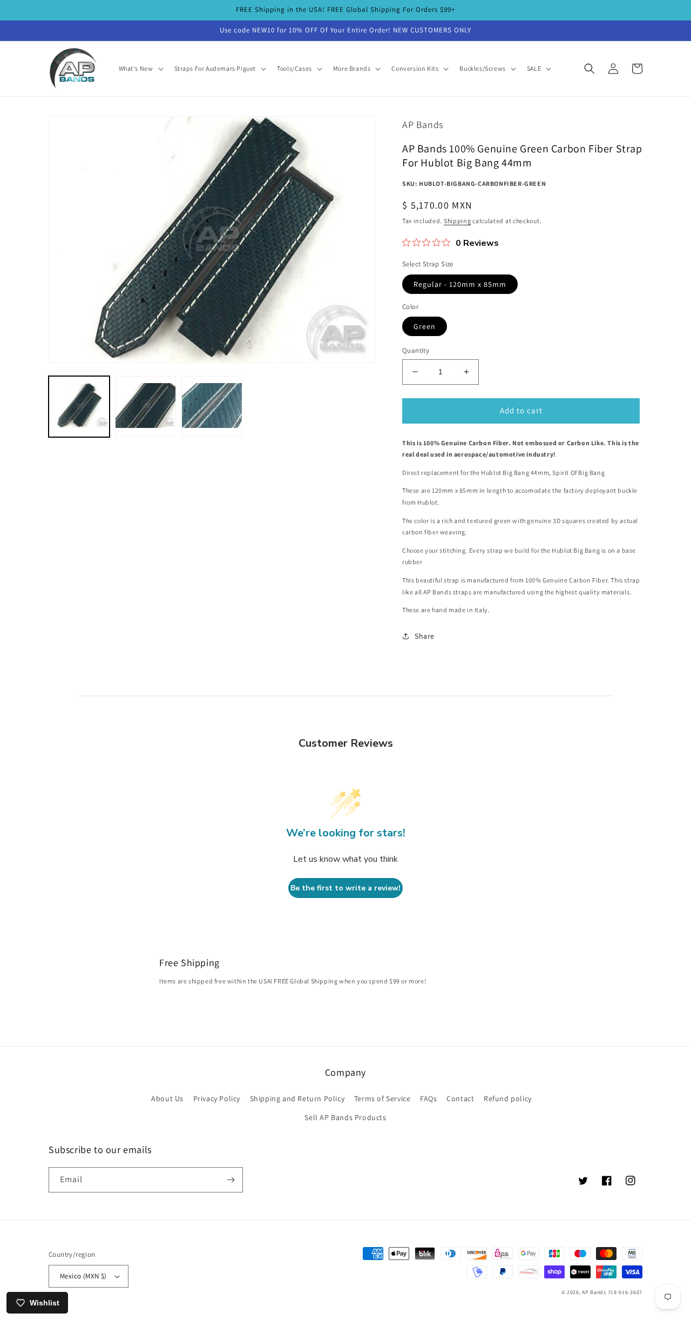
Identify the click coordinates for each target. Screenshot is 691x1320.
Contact (460, 1098)
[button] (140, 68)
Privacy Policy (216, 1098)
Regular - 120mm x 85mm (460, 284)
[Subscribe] (230, 1179)
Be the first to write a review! (345, 888)
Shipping (457, 221)
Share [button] (425, 636)
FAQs (428, 1098)
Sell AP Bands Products (345, 1117)
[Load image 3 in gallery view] (211, 406)
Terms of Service (382, 1098)
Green (425, 326)
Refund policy (508, 1098)
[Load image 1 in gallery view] (79, 406)
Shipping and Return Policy (297, 1098)
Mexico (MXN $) (83, 1276)
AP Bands (594, 1292)
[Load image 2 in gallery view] (145, 406)
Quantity (415, 350)
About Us (167, 1098)
